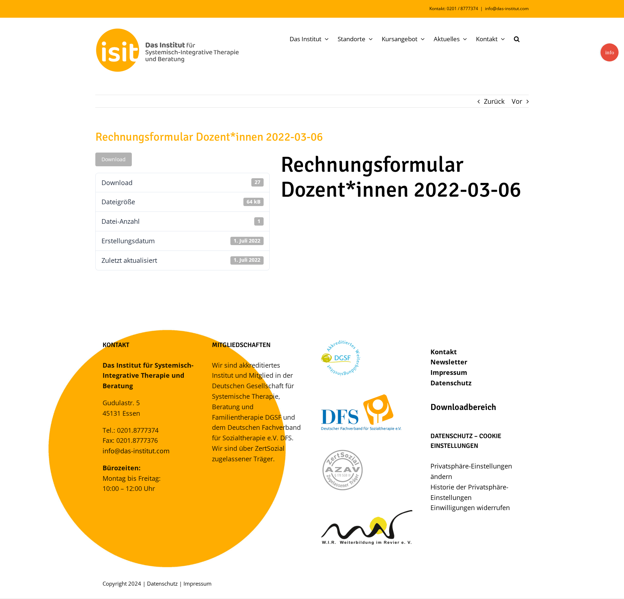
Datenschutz (451, 382)
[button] (517, 39)
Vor (517, 101)
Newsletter (448, 362)
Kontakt (443, 351)
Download (113, 159)
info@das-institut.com (507, 8)
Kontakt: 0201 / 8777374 (453, 8)
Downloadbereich (463, 407)
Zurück (494, 101)
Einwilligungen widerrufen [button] (470, 507)
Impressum (448, 372)
